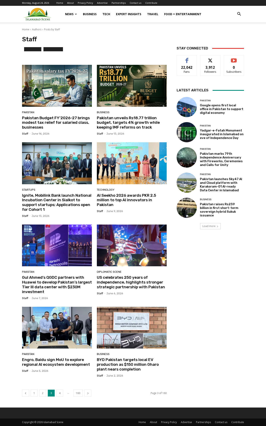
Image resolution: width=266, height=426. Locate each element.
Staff (25, 133)
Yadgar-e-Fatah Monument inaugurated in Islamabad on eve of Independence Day (222, 134)
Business (90, 14)
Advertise (102, 2)
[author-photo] (23, 51)
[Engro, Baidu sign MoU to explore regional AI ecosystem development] (57, 328)
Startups (28, 189)
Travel (152, 14)
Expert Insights (128, 14)
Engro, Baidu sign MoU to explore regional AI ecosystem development (56, 362)
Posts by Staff (52, 29)
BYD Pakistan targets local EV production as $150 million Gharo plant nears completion (128, 364)
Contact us (135, 2)
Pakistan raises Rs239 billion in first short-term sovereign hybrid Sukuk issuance (219, 209)
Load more (209, 226)
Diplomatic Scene (109, 271)
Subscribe (234, 58)
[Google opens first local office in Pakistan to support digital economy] (187, 107)
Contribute (151, 2)
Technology (106, 189)
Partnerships (119, 2)
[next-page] (87, 393)
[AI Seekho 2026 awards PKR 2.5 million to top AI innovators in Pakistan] (132, 163)
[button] (239, 14)
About (70, 2)
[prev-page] (25, 393)
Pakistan (28, 112)
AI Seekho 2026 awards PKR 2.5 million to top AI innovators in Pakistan (126, 200)
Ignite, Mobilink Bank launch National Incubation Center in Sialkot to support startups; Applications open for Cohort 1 (56, 202)
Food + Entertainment (182, 14)
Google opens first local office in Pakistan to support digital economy (221, 109)
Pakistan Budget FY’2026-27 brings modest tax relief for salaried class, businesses (56, 122)
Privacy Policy (85, 2)
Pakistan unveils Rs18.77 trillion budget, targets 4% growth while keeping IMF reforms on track (128, 122)
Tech (106, 14)
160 (78, 393)
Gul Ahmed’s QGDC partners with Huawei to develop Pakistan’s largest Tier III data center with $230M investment (57, 284)
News (69, 14)
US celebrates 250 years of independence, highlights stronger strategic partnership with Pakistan (131, 282)
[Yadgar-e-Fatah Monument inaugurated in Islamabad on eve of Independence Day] (187, 132)
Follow (210, 58)
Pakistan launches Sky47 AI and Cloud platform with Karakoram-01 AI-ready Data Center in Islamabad (221, 184)
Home (59, 2)
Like (187, 58)
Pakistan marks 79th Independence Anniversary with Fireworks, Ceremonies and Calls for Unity (221, 159)
